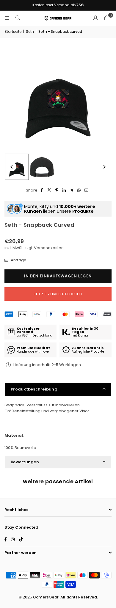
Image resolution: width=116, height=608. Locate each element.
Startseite (12, 31)
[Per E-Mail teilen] (86, 190)
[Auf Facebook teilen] (42, 190)
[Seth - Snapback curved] (17, 167)
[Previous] (11, 166)
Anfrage (18, 260)
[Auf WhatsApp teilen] (79, 190)
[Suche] (17, 18)
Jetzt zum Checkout (58, 294)
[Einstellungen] (95, 18)
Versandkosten (49, 248)
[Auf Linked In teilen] (64, 190)
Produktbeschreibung (34, 389)
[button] (106, 18)
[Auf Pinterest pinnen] (57, 190)
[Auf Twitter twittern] (49, 190)
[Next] (104, 166)
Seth (30, 31)
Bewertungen (25, 462)
